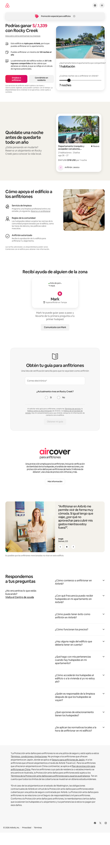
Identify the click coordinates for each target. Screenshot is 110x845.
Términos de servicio (72, 409)
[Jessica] (60, 167)
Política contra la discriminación (39, 411)
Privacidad (26, 827)
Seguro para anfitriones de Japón (68, 759)
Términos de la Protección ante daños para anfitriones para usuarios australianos (50, 776)
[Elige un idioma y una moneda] (95, 5)
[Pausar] (67, 547)
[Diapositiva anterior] (60, 547)
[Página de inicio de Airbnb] (7, 5)
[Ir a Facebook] (95, 823)
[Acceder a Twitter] (100, 823)
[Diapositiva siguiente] (73, 547)
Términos (38, 827)
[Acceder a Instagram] (106, 823)
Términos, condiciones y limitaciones (29, 756)
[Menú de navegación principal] (102, 5)
